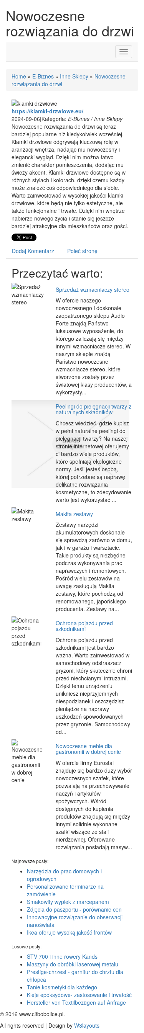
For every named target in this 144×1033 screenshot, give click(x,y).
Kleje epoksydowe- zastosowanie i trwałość (79, 995)
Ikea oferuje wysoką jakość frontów (69, 932)
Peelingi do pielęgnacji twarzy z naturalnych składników (93, 409)
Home (19, 76)
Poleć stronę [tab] (82, 251)
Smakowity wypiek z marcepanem (68, 902)
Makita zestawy (74, 514)
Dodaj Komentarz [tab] (33, 251)
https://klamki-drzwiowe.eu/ (47, 111)
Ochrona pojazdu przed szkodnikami (84, 626)
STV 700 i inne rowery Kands (62, 956)
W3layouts (86, 1025)
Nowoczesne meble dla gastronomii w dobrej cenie (88, 748)
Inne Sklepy (74, 76)
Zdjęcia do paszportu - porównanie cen (74, 909)
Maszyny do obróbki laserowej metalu (72, 964)
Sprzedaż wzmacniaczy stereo (92, 289)
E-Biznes (43, 76)
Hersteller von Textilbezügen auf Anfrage (76, 1002)
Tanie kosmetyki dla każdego (62, 987)
